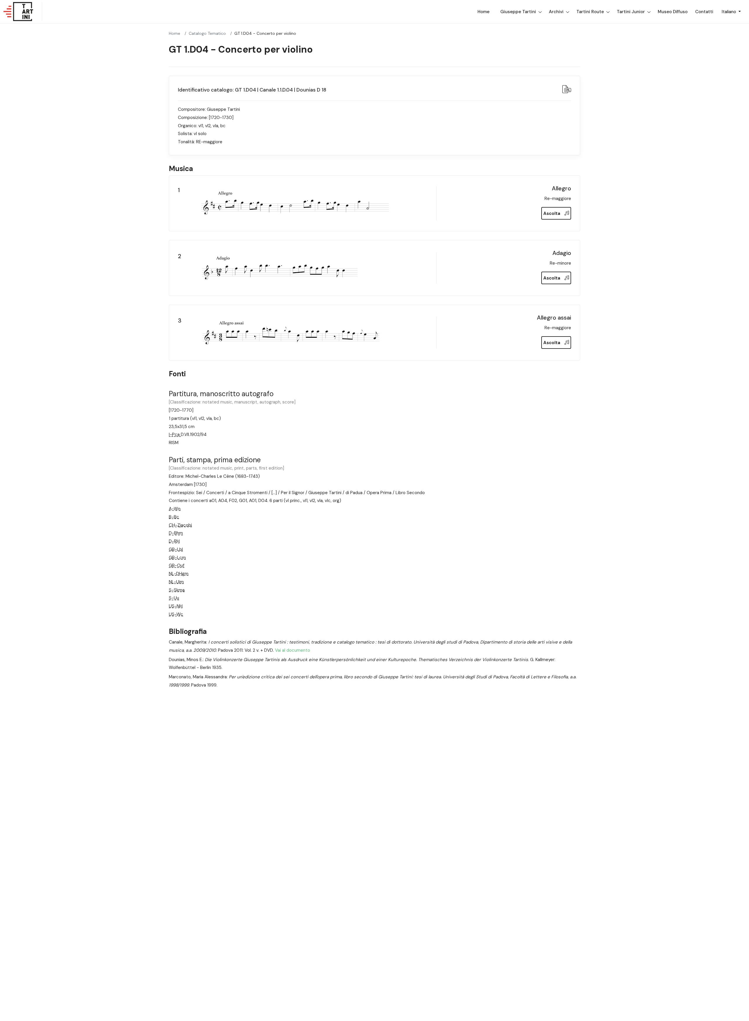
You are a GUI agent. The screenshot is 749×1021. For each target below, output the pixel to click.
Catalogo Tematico (207, 33)
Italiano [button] (729, 12)
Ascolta (552, 213)
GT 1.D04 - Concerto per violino (265, 33)
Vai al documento (292, 650)
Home (483, 12)
